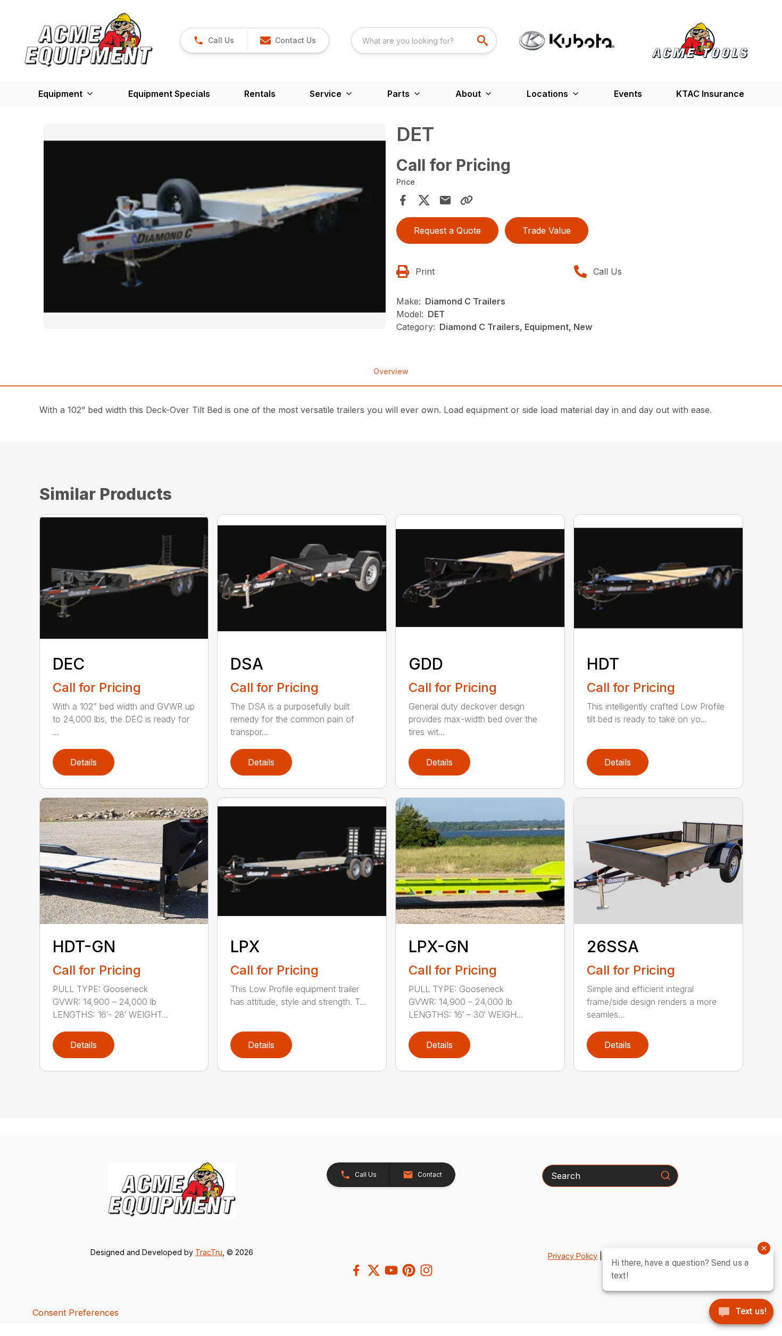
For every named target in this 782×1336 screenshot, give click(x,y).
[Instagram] (426, 1270)
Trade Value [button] (546, 230)
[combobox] (424, 40)
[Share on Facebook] (402, 200)
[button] (213, 40)
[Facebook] (356, 1270)
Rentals (260, 93)
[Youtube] (391, 1270)
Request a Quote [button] (447, 230)
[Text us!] (741, 1312)
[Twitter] (373, 1270)
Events (628, 93)
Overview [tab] (391, 371)
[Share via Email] (445, 200)
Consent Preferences (75, 1312)
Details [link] (83, 762)
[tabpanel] (215, 227)
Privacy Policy (572, 1255)
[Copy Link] (466, 200)
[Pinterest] (408, 1270)
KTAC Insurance (710, 93)
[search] (483, 40)
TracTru (208, 1252)
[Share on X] (424, 200)
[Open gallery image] (215, 226)
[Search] (665, 1175)
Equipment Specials (169, 93)
